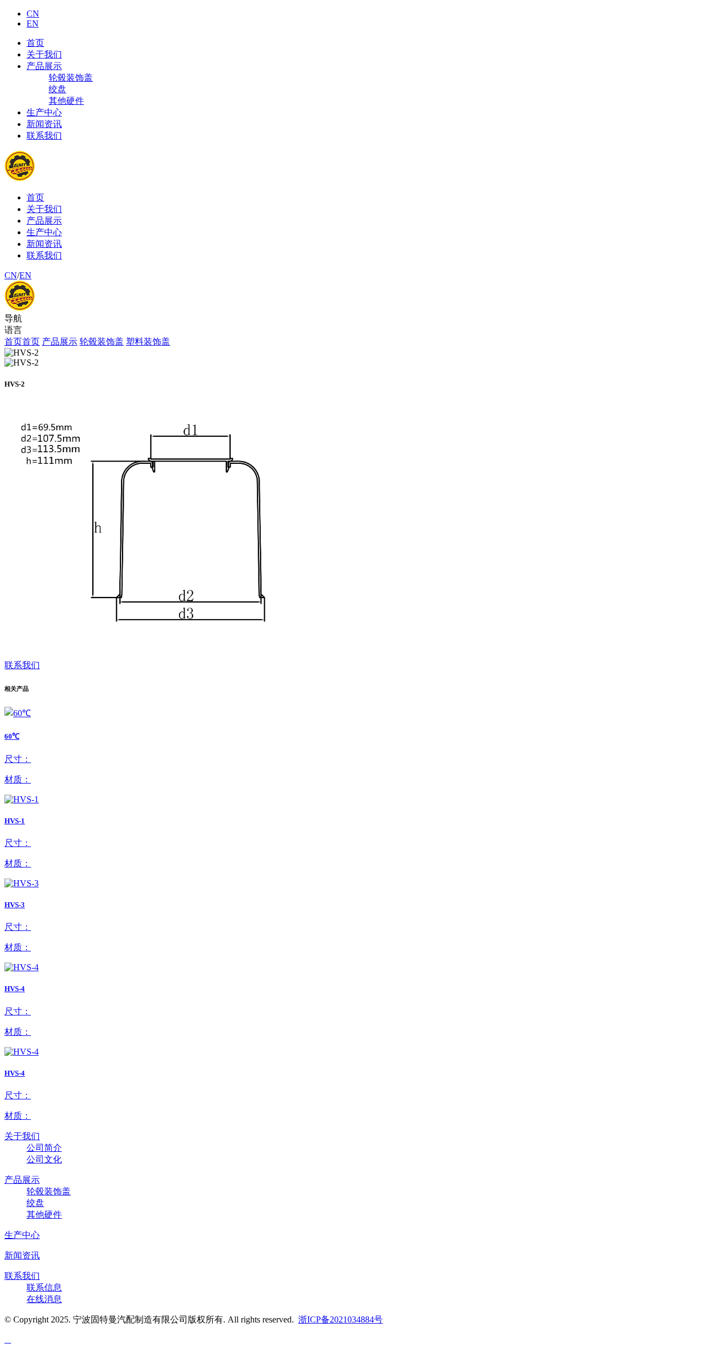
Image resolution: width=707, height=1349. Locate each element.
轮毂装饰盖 (71, 77)
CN (33, 13)
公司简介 (44, 1147)
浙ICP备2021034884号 (340, 1319)
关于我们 (44, 54)
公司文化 (44, 1159)
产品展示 (44, 66)
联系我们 (44, 135)
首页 (35, 42)
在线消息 (44, 1299)
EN (33, 23)
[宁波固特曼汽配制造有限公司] (53, 308)
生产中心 (44, 112)
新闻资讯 (44, 124)
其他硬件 (66, 100)
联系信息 (44, 1287)
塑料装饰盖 (148, 341)
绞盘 (57, 89)
